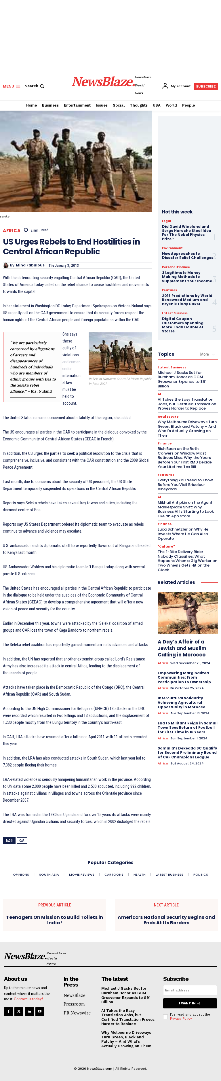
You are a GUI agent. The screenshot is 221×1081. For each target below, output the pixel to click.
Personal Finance (176, 267)
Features (169, 290)
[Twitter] (18, 1011)
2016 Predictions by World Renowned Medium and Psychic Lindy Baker (187, 299)
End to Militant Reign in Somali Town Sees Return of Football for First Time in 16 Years (188, 727)
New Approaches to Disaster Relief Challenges (187, 255)
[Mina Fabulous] (6, 265)
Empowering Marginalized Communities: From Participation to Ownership (184, 677)
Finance (165, 443)
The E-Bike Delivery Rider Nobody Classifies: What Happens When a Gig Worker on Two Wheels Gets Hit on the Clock (187, 560)
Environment (172, 248)
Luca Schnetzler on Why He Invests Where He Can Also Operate (183, 534)
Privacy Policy (181, 1019)
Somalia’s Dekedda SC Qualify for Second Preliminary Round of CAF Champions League (187, 753)
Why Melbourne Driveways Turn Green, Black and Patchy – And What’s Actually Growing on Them (187, 428)
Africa (11, 230)
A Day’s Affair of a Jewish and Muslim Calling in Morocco (182, 648)
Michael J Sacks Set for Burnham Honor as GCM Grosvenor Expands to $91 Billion (182, 379)
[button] (35, 86)
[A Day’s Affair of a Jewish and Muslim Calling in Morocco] (188, 613)
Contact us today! (28, 999)
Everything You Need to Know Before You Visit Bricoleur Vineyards (185, 484)
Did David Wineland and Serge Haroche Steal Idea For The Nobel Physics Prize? (186, 232)
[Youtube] (39, 1011)
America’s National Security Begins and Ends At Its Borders (166, 920)
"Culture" (166, 546)
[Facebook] (8, 1011)
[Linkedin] (29, 1011)
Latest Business (175, 313)
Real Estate (168, 416)
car (22, 840)
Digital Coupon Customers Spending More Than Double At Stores (182, 325)
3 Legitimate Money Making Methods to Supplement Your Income (187, 276)
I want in (187, 1003)
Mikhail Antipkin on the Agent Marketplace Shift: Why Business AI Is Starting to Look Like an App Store (186, 509)
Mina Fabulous (30, 265)
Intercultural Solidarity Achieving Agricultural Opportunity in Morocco (181, 702)
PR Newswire (77, 1013)
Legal (166, 221)
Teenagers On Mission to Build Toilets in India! (54, 920)
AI (159, 394)
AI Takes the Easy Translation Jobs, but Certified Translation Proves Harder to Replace (187, 404)
